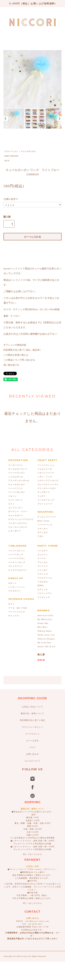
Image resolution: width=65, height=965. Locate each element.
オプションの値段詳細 (14, 345)
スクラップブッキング (47, 480)
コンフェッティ (15, 508)
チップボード (43, 492)
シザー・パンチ (44, 477)
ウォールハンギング (17, 527)
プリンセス (42, 562)
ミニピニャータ (44, 469)
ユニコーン (42, 554)
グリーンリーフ (44, 504)
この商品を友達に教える (15, 355)
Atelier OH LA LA (46, 646)
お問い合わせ (32, 754)
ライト (11, 504)
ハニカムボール (15, 477)
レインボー (42, 570)
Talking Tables (44, 631)
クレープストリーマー (47, 484)
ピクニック (42, 589)
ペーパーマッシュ (45, 465)
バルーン (12, 496)
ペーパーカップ (15, 554)
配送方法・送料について (32, 713)
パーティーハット (16, 587)
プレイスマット (15, 566)
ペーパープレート (16, 551)
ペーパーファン (15, 488)
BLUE (7, 161)
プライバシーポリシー (32, 727)
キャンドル (13, 616)
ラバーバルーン (15, 500)
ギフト (11, 604)
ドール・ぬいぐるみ (17, 608)
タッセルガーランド (17, 469)
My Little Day (44, 642)
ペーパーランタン (16, 473)
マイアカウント (32, 734)
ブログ (32, 747)
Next (59, 118)
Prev (5, 118)
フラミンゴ (42, 574)
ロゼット (12, 583)
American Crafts (45, 615)
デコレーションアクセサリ (20, 519)
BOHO (40, 585)
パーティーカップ (16, 562)
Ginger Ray (43, 623)
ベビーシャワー (44, 593)
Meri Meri (42, 627)
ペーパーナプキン (16, 558)
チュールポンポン (28, 151)
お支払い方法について (32, 707)
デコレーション (11, 151)
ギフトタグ (42, 532)
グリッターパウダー (46, 488)
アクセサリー (14, 591)
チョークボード (15, 515)
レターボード (14, 531)
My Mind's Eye (44, 619)
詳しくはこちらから (32, 854)
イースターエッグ (45, 500)
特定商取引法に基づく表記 (32, 720)
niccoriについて (32, 761)
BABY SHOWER (11, 156)
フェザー (41, 496)
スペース (41, 558)
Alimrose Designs (46, 639)
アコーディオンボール (18, 480)
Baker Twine (43, 521)
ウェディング (43, 597)
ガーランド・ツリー (17, 511)
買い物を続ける (11, 365)
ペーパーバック (44, 525)
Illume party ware (46, 635)
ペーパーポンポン (16, 492)
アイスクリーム (44, 578)
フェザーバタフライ (17, 523)
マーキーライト (15, 465)
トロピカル (42, 582)
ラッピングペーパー (46, 517)
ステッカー (42, 529)
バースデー (42, 551)
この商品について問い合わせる (19, 360)
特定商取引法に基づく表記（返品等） (22, 350)
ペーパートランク (16, 612)
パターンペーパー (45, 473)
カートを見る (32, 741)
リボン (40, 536)
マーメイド (42, 566)
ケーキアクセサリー (17, 570)
